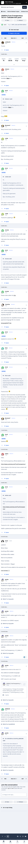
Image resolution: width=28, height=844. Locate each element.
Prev (5, 38)
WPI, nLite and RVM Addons (19, 24)
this (15, 295)
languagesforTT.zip (6, 323)
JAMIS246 (7, 709)
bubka (6, 453)
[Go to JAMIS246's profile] (2, 709)
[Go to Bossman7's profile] (2, 126)
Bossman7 (7, 125)
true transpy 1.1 (5, 570)
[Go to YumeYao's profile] (2, 305)
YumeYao (7, 304)
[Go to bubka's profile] (2, 454)
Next (23, 38)
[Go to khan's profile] (2, 348)
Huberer (7, 69)
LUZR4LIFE (7, 42)
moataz (7, 230)
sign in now (10, 788)
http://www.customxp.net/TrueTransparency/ (13, 464)
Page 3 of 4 (13, 38)
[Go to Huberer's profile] (2, 69)
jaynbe (6, 579)
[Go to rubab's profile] (2, 139)
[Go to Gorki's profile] (2, 24)
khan (6, 348)
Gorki (5, 24)
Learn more (3, 2)
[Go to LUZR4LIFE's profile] (2, 42)
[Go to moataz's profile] (2, 230)
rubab (6, 138)
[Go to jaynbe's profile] (2, 580)
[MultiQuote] (2, 50)
